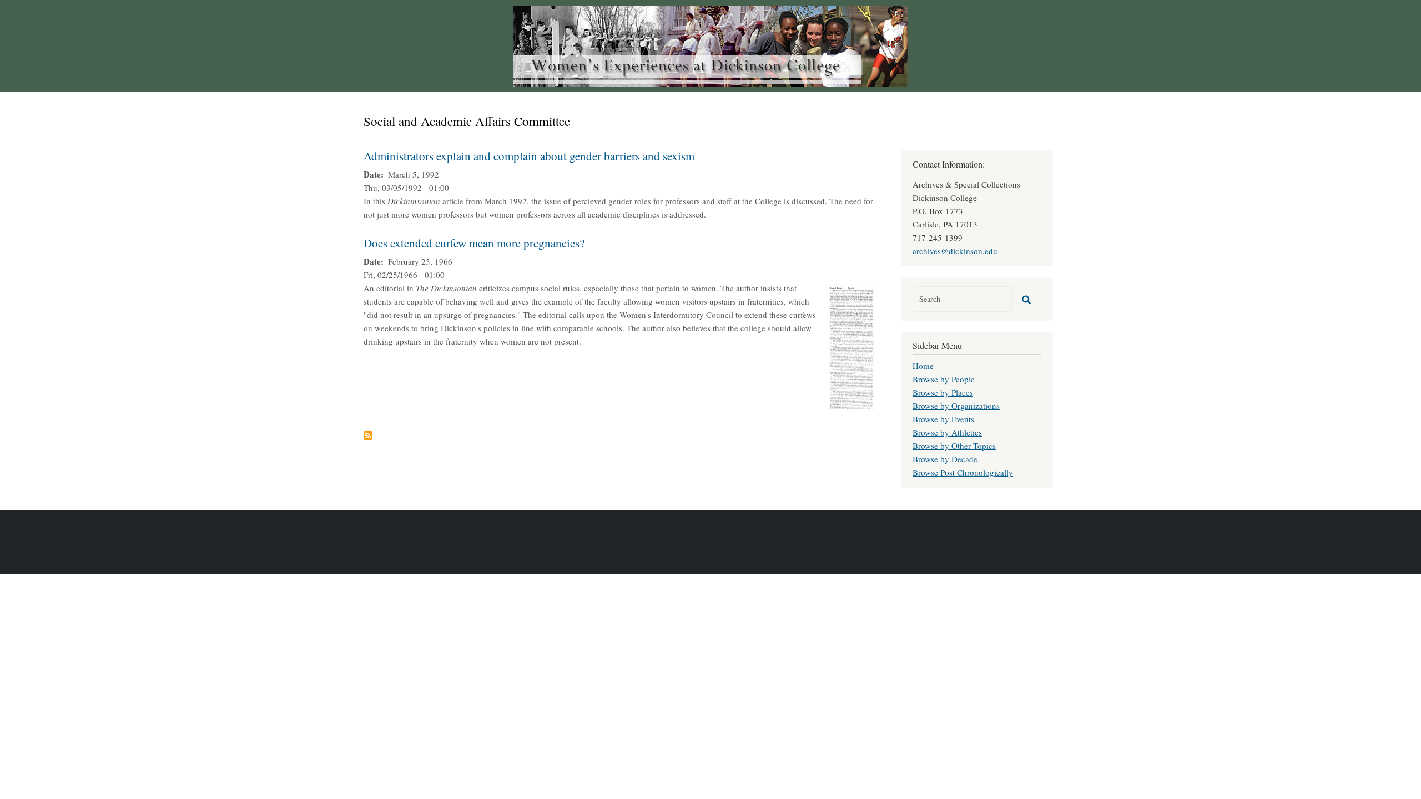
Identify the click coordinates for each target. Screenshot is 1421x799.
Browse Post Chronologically (963, 472)
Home (923, 365)
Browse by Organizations (956, 405)
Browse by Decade (945, 458)
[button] (851, 346)
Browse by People (944, 379)
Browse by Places (943, 392)
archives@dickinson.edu (955, 250)
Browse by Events (943, 418)
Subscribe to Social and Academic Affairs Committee (368, 435)
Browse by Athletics (947, 432)
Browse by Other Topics (954, 445)
